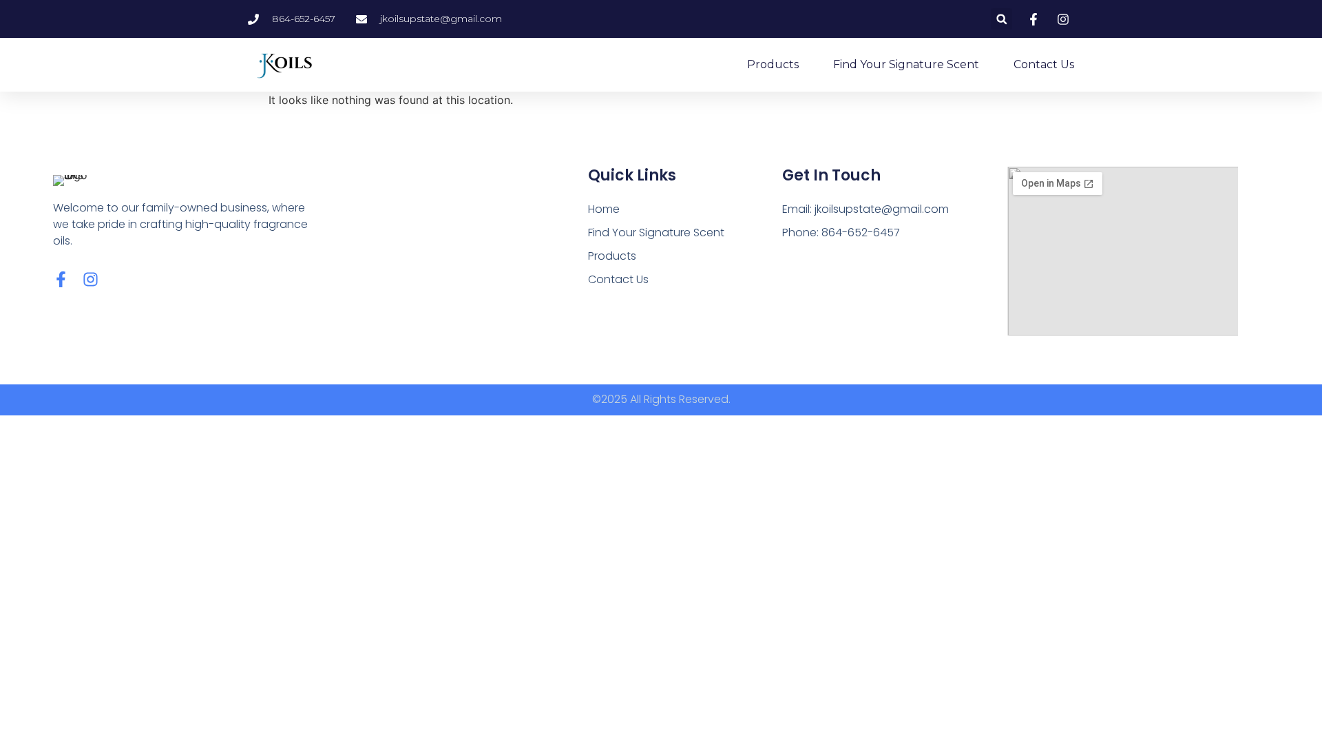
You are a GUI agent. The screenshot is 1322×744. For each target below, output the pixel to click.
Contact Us (1044, 64)
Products (773, 64)
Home (604, 209)
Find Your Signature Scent (906, 64)
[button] (1001, 19)
